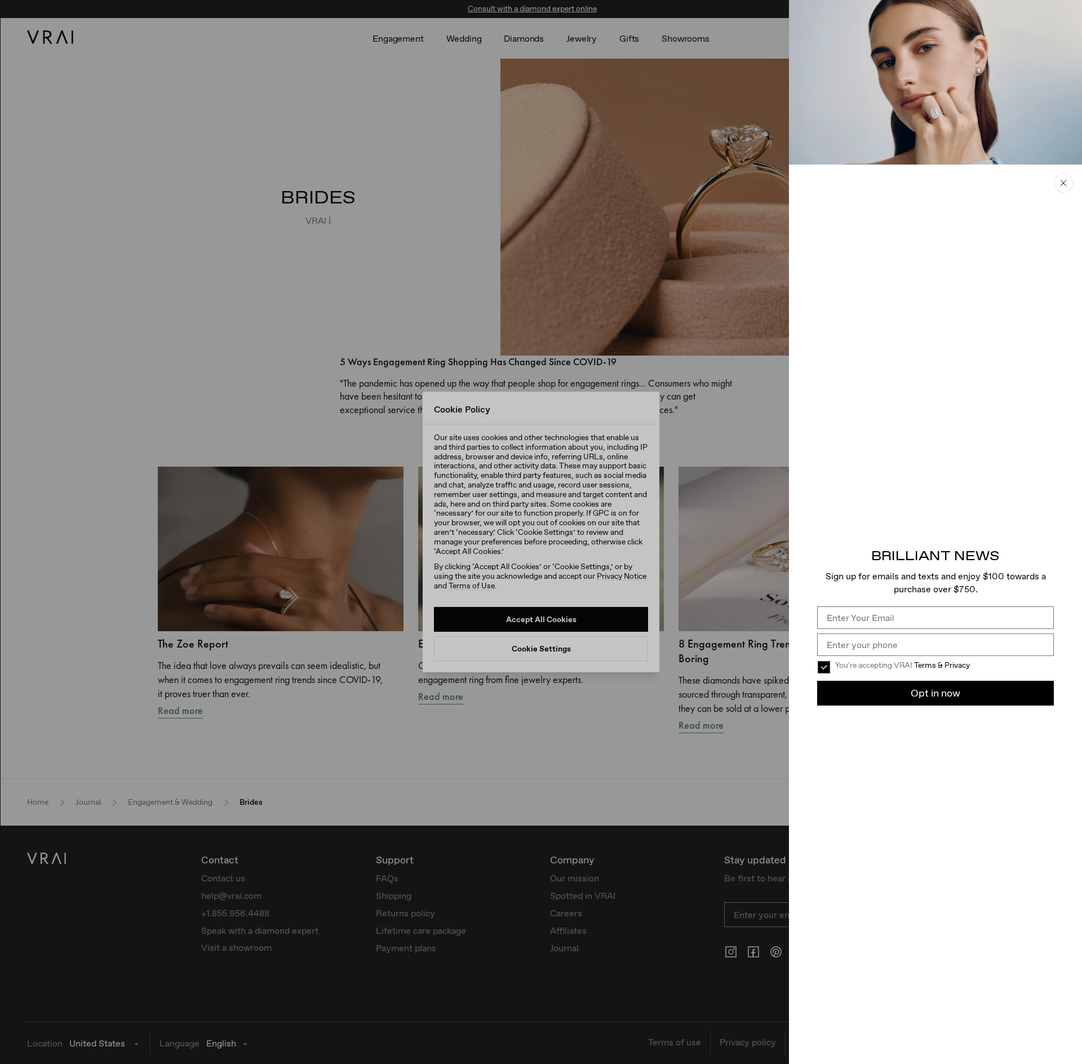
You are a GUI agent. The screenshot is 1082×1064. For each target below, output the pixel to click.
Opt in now (935, 693)
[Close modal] (541, 532)
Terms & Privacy (942, 665)
